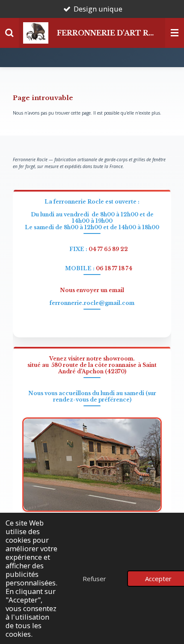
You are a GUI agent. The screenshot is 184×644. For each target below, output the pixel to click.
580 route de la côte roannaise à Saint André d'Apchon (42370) (104, 368)
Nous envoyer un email (92, 290)
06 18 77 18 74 (114, 268)
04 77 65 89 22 (108, 249)
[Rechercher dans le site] (9, 33)
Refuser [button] (94, 578)
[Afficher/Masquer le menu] (174, 33)
